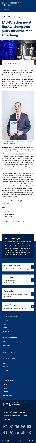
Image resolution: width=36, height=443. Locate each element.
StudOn (5, 324)
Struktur (4, 441)
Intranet (5, 367)
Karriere (5, 392)
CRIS (4, 342)
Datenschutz (7, 416)
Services (17, 441)
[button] (18, 267)
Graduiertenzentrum (9, 353)
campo (5, 328)
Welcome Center (7, 349)
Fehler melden (7, 419)
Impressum (23, 412)
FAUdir (5, 363)
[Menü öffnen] (33, 4)
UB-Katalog (6, 331)
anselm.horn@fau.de (8, 216)
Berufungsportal (7, 345)
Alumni (5, 384)
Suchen (29, 441)
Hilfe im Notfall (14, 412)
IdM (4, 374)
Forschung (17, 17)
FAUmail (5, 321)
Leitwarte (5, 370)
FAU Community (7, 395)
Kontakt (5, 412)
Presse (5, 388)
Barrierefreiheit (16, 416)
